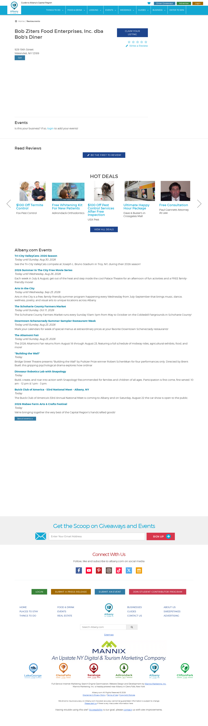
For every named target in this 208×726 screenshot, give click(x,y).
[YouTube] (89, 570)
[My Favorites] (149, 3)
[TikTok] (119, 570)
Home (21, 21)
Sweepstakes (172, 611)
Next (199, 203)
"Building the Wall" (27, 353)
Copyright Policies (127, 695)
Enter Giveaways (164, 3)
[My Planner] (139, 570)
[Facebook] (79, 570)
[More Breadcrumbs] (16, 21)
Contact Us (134, 615)
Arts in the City (24, 288)
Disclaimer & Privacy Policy (94, 695)
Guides (142, 10)
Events (109, 10)
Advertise (183, 3)
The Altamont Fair (27, 335)
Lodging (93, 10)
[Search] (132, 627)
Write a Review (138, 45)
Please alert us (91, 703)
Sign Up (158, 536)
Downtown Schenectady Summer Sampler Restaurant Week (55, 321)
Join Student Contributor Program (157, 591)
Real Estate (64, 615)
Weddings (125, 10)
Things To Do (53, 10)
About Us (170, 607)
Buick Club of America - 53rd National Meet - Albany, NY (52, 389)
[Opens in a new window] (33, 670)
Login (198, 3)
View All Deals (104, 229)
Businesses (134, 607)
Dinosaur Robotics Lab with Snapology (40, 371)
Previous (8, 203)
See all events (24, 418)
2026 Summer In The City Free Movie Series (43, 270)
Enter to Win (176, 10)
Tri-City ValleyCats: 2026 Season (36, 256)
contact (128, 709)
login (50, 128)
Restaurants (33, 21)
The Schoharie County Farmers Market (40, 306)
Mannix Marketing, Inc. (155, 684)
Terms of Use (112, 695)
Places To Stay (29, 611)
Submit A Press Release (71, 591)
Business (157, 10)
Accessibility (96, 709)
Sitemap (109, 634)
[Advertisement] (104, 477)
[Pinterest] (99, 570)
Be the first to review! (105, 155)
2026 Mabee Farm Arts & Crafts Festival (41, 404)
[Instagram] (109, 570)
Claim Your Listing (132, 33)
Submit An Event (110, 591)
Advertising (171, 615)
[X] (129, 570)
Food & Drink (74, 10)
